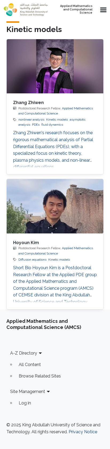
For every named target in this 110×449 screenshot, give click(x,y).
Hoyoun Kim (26, 242)
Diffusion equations (32, 259)
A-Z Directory (23, 353)
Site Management (27, 391)
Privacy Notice (83, 431)
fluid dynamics (52, 124)
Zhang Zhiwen (28, 102)
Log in (25, 403)
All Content (30, 364)
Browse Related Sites (40, 376)
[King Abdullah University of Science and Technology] (25, 9)
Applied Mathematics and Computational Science (76, 9)
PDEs (36, 124)
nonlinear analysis (31, 119)
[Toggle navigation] (103, 9)
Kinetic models (57, 119)
